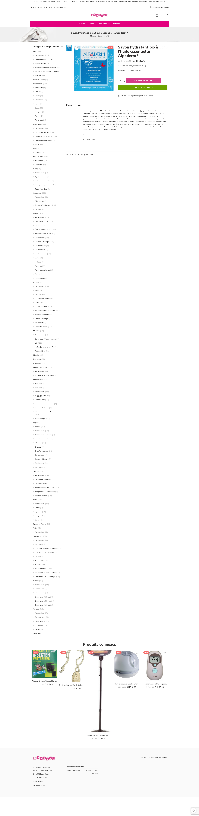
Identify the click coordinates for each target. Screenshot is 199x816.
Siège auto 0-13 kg (42, 597)
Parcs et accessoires (42, 181)
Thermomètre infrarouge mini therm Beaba (154, 684)
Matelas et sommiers (43, 314)
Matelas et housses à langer (45, 67)
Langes (37, 516)
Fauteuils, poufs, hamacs (44, 136)
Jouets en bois (40, 246)
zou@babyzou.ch (60, 7)
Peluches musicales (42, 270)
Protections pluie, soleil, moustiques (48, 412)
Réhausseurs (40, 593)
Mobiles (38, 262)
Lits (36, 343)
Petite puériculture (40, 367)
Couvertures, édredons (43, 298)
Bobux (37, 92)
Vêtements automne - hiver (45, 572)
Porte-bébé (39, 625)
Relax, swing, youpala (43, 185)
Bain (35, 51)
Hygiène (38, 512)
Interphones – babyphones (45, 491)
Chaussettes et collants (44, 552)
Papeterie (38, 164)
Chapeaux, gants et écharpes (46, 548)
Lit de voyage (40, 621)
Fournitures (39, 160)
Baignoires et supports (43, 59)
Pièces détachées (41, 408)
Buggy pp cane (40, 395)
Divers (37, 96)
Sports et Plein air (40, 524)
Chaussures (37, 83)
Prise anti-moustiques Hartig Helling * (44, 681)
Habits (37, 209)
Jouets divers (40, 237)
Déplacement (40, 617)
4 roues (38, 387)
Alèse (37, 290)
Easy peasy (39, 100)
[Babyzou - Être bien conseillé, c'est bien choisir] (99, 15)
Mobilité (36, 355)
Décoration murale (42, 132)
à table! (38, 427)
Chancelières (40, 399)
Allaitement (39, 201)
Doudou (38, 225)
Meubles (36, 331)
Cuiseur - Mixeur (41, 459)
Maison (93, 36)
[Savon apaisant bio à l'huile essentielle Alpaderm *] (161, 47)
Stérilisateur (39, 463)
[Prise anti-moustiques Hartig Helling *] (44, 664)
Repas (35, 422)
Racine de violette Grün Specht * (72, 685)
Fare (36, 104)
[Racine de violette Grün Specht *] (72, 666)
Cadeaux (38, 544)
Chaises (38, 447)
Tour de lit (39, 323)
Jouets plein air (40, 254)
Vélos (35, 528)
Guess (37, 108)
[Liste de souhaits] (77, 48)
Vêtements (37, 536)
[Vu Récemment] (193, 810)
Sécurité (36, 471)
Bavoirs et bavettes (42, 439)
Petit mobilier (40, 351)
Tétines (38, 467)
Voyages (36, 633)
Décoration (37, 124)
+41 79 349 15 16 (40, 7)
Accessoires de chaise (43, 435)
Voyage (36, 609)
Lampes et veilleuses (43, 140)
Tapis (37, 144)
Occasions (37, 363)
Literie (35, 282)
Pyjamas (38, 564)
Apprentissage (40, 177)
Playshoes (39, 120)
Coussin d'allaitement (43, 205)
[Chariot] (157, 15)
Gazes (37, 508)
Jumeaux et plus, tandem (44, 404)
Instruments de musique (44, 233)
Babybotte (39, 87)
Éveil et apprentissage (43, 229)
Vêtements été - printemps (45, 577)
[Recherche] (167, 15)
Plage (37, 116)
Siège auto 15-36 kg (43, 601)
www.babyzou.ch (39, 785)
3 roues (38, 383)
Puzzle (37, 274)
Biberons (38, 443)
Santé (106, 36)
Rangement (39, 278)
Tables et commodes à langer (46, 71)
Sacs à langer (40, 418)
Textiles (38, 75)
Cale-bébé (39, 294)
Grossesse (37, 193)
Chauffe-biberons (41, 451)
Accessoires (39, 55)
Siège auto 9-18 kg (42, 605)
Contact (116, 23)
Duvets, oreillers (41, 306)
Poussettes (37, 379)
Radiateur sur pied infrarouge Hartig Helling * (99, 735)
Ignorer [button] (162, 1)
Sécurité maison (41, 495)
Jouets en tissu (40, 250)
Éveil (35, 169)
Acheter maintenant (142, 87)
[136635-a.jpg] (69, 48)
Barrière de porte (41, 479)
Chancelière (39, 589)
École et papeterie (40, 156)
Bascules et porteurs (42, 221)
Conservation (40, 455)
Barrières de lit (40, 483)
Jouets (35, 213)
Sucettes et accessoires (44, 375)
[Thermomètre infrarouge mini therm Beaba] (154, 665)
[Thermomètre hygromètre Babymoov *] (165, 47)
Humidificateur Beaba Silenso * (127, 684)
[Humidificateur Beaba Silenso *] (127, 665)
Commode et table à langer (45, 339)
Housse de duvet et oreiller (45, 310)
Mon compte (104, 23)
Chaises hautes (39, 79)
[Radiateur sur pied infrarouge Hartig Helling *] (99, 691)
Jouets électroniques (42, 241)
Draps (37, 302)
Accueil (82, 23)
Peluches (38, 266)
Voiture (36, 581)
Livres (37, 258)
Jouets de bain (40, 63)
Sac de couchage (41, 319)
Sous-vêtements (41, 568)
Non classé (37, 359)
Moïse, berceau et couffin (44, 347)
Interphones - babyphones (45, 487)
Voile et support (41, 327)
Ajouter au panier (143, 80)
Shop (92, 23)
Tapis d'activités (41, 189)
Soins (100, 36)
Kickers (37, 112)
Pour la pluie (39, 560)
